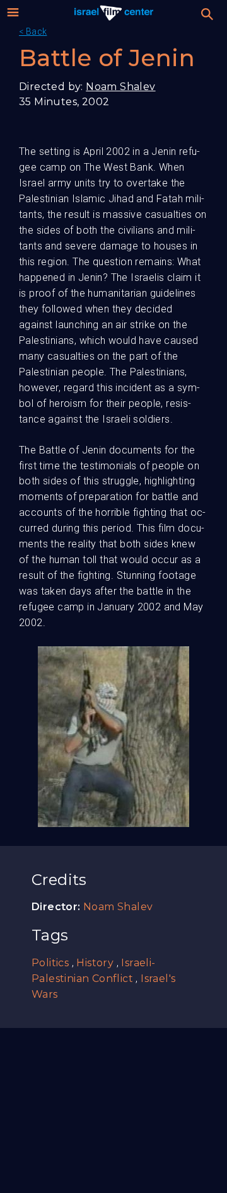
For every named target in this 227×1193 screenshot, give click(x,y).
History (95, 963)
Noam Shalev (120, 87)
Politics (50, 963)
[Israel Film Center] (113, 12)
